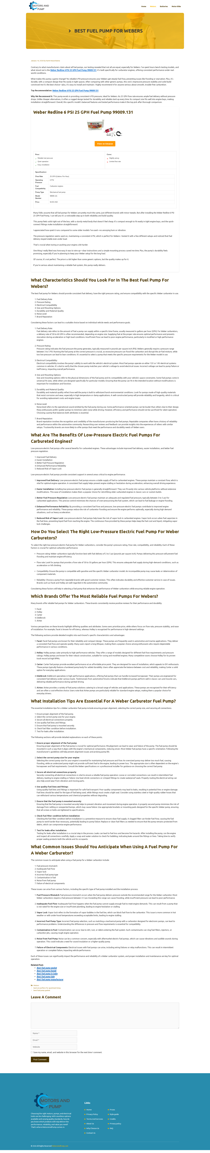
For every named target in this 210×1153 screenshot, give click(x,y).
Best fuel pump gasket (47, 968)
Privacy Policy (92, 1114)
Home (143, 6)
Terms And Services (94, 1119)
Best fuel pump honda (46, 971)
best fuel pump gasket (42, 990)
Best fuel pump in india (47, 974)
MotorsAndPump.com (60, 1146)
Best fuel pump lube (46, 976)
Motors (153, 6)
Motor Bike (176, 6)
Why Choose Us (92, 1128)
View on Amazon (105, 144)
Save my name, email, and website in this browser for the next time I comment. (67, 1052)
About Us (90, 1124)
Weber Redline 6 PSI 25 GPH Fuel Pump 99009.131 (73, 70)
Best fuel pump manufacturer (50, 979)
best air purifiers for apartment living (47, 988)
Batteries (164, 6)
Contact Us (90, 1133)
